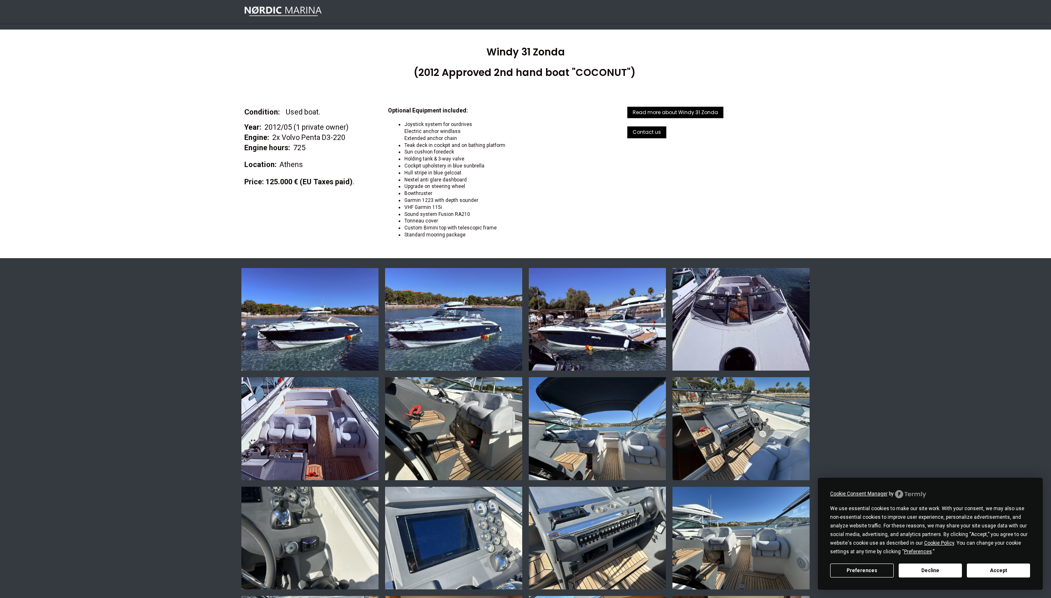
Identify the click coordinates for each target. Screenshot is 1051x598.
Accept (998, 570)
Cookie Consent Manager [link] (859, 494)
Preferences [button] (918, 551)
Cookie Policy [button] (939, 543)
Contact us (647, 131)
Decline (930, 570)
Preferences (862, 570)
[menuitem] (581, 11)
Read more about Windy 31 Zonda (675, 112)
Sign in (795, 11)
